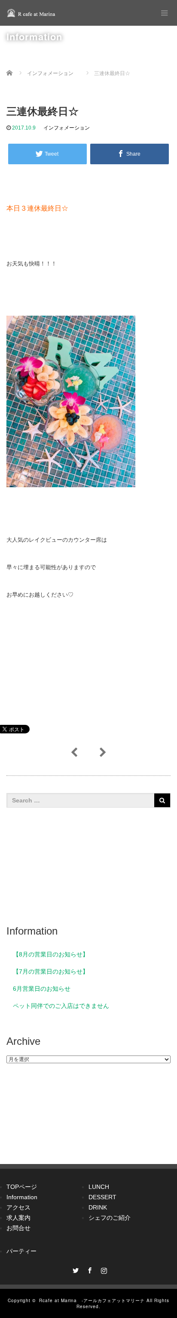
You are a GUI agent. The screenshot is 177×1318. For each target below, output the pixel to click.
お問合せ (18, 1228)
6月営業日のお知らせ (41, 988)
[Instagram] (102, 1269)
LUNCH (98, 1186)
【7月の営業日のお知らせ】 (50, 971)
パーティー (21, 1251)
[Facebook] (88, 1269)
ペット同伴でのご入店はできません (61, 1005)
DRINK (97, 1207)
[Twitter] (74, 1269)
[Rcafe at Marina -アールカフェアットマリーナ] (32, 13)
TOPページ (21, 1186)
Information (21, 1197)
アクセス (18, 1207)
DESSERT (102, 1197)
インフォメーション (66, 128)
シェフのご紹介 (109, 1217)
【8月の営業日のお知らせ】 (50, 954)
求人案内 (18, 1217)
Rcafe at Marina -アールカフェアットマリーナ (92, 1300)
